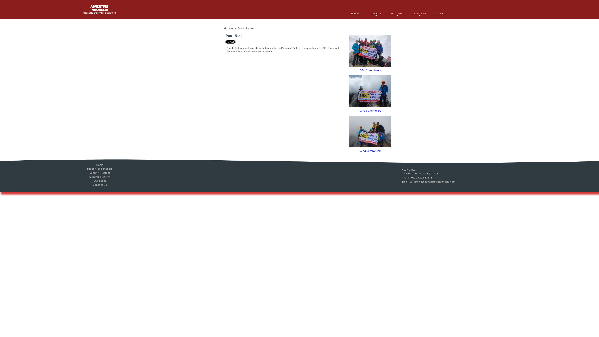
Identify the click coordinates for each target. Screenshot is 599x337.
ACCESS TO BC (397, 13)
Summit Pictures (99, 177)
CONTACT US (441, 13)
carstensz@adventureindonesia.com (432, 181)
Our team (100, 181)
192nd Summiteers (370, 151)
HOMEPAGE (356, 13)
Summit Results (100, 173)
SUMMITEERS (376, 13)
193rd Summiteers (369, 110)
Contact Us (100, 185)
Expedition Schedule (99, 169)
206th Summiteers (369, 70)
